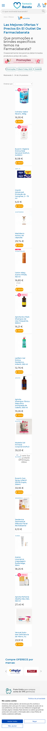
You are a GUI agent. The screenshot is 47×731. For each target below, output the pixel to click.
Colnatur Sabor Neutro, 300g (21, 113)
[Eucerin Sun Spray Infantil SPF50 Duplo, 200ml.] (24, 462)
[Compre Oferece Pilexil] (32, 671)
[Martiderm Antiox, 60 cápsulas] (24, 217)
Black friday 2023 (25, 69)
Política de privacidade (36, 698)
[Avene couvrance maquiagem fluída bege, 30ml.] (24, 541)
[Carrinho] (44, 6)
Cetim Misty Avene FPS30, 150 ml (21, 275)
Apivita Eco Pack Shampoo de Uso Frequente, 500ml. (22, 320)
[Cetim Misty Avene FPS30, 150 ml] (24, 256)
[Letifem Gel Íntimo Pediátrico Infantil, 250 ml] (24, 342)
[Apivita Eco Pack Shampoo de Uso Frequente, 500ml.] (24, 301)
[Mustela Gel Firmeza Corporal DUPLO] (24, 426)
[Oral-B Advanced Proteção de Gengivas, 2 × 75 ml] (24, 174)
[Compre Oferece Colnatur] (15, 671)
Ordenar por (8, 84)
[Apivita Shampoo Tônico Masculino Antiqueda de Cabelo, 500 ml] (24, 383)
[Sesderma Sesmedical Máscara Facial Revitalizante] (24, 503)
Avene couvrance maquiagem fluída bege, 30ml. (20, 561)
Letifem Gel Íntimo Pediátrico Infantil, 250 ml (21, 361)
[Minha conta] (39, 6)
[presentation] (6, 69)
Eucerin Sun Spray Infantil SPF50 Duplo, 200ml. (21, 481)
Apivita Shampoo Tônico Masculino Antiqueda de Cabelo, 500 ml (22, 403)
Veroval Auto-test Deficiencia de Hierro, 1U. (22, 635)
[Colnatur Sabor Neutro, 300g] (24, 96)
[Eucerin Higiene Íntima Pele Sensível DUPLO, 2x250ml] (24, 133)
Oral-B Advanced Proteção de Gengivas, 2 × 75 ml (22, 194)
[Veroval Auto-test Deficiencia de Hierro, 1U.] (24, 616)
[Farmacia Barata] (21, 5)
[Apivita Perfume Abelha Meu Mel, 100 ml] (24, 581)
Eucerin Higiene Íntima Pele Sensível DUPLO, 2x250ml (22, 152)
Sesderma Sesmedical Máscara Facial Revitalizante (21, 523)
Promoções (11, 69)
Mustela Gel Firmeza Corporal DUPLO (22, 445)
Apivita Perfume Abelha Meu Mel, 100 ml (22, 599)
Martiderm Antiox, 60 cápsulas (19, 236)
